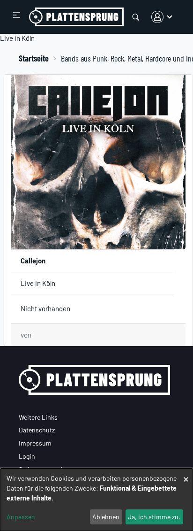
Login (27, 456)
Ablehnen (105, 517)
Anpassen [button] (21, 517)
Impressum (35, 443)
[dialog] (96, 500)
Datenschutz (37, 430)
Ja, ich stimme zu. (154, 517)
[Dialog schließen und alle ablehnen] (186, 474)
